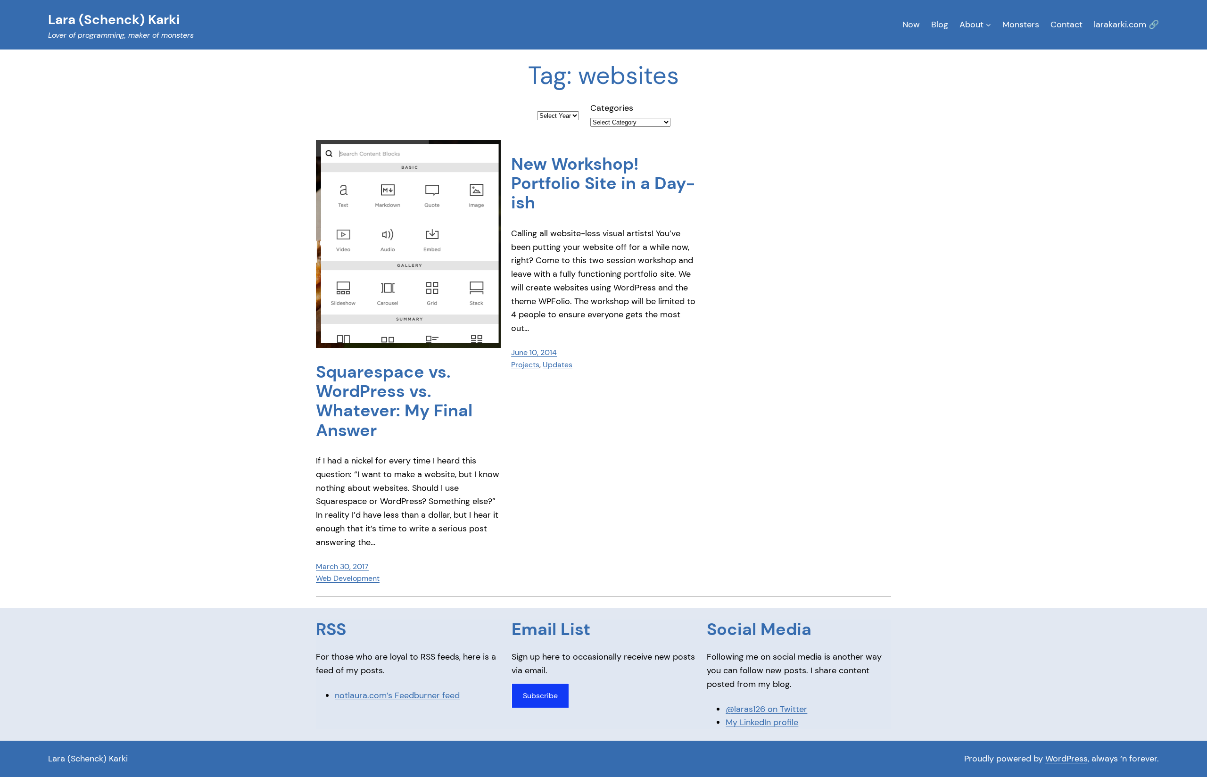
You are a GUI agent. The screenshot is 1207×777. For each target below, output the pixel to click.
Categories (611, 108)
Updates (557, 365)
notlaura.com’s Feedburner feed (397, 695)
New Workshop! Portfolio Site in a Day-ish (603, 183)
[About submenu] (988, 24)
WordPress (1066, 758)
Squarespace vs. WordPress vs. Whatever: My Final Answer (394, 401)
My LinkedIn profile (762, 722)
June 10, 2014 (534, 352)
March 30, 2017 (342, 566)
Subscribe (540, 696)
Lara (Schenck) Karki (88, 758)
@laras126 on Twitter (766, 709)
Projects (525, 365)
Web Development (348, 578)
